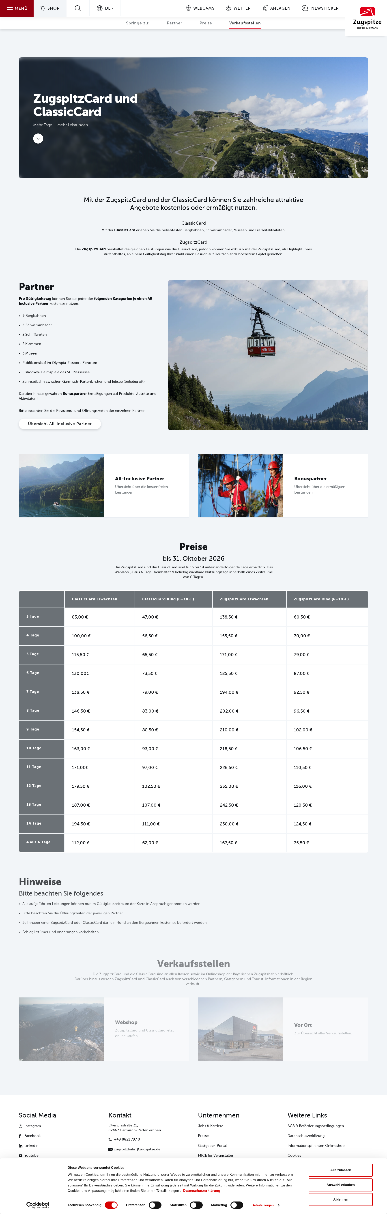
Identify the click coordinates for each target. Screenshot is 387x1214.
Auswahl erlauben (341, 1185)
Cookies (294, 1156)
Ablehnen (340, 1199)
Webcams (204, 8)
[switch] (155, 1205)
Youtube (31, 1156)
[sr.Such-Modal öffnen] (77, 8)
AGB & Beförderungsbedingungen (316, 1126)
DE (108, 8)
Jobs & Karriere (210, 1126)
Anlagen (280, 8)
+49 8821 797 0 (127, 1139)
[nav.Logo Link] (366, 18)
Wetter (242, 8)
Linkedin (31, 1146)
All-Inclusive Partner (139, 478)
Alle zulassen (340, 1170)
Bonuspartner (75, 393)
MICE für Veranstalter (215, 1156)
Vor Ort (303, 1025)
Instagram (32, 1126)
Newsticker (325, 8)
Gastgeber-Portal (212, 1146)
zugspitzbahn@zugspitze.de (137, 1149)
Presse (203, 1136)
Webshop (126, 1022)
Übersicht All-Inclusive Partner (60, 423)
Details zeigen (263, 1205)
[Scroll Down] (38, 138)
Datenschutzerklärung (201, 1191)
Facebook (32, 1136)
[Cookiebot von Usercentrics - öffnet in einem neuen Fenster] (38, 1205)
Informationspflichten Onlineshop (316, 1146)
